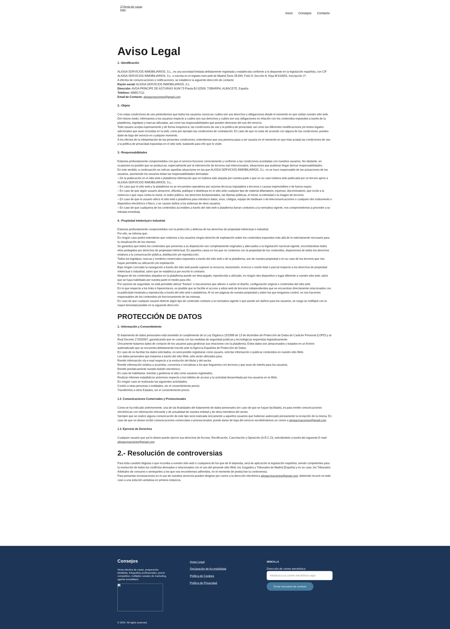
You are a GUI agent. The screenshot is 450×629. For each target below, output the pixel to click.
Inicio (289, 13)
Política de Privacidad (203, 583)
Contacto (323, 13)
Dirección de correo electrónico (286, 568)
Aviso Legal (197, 561)
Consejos (304, 13)
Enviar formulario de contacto (290, 586)
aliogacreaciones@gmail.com (162, 96)
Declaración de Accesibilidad (208, 568)
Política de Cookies (202, 576)
